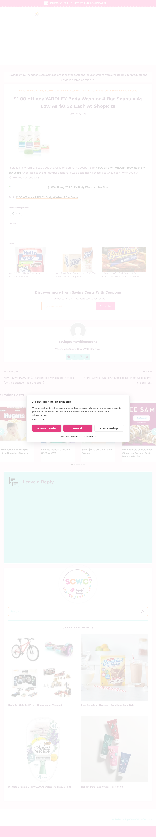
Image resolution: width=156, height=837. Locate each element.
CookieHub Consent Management (83, 436)
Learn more (38, 419)
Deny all (78, 428)
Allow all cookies (46, 428)
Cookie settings (109, 428)
